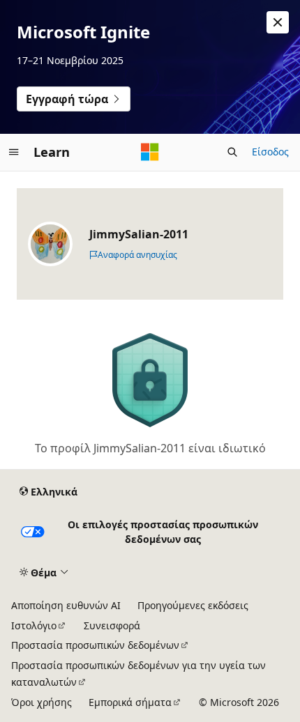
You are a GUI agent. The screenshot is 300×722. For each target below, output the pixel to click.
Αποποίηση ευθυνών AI (66, 605)
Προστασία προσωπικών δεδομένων (95, 645)
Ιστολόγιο (34, 625)
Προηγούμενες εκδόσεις (192, 605)
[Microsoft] (150, 152)
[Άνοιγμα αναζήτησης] (232, 151)
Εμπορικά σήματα (130, 702)
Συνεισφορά (112, 625)
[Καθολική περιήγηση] (14, 151)
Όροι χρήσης (41, 702)
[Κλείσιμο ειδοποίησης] (278, 22)
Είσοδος (270, 151)
